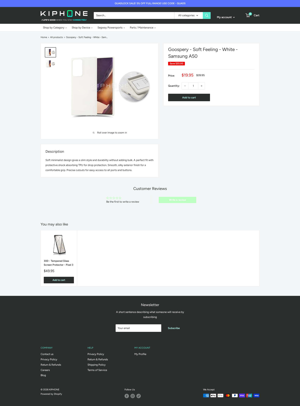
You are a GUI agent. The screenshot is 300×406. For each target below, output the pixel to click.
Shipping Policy (97, 364)
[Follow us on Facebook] (127, 396)
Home (44, 37)
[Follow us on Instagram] (132, 396)
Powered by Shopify (51, 394)
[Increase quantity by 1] (201, 86)
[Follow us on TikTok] (138, 396)
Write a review (177, 199)
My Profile (140, 354)
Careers (45, 370)
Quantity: (174, 85)
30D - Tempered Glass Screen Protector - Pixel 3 (58, 262)
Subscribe (174, 328)
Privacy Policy (49, 359)
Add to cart (189, 97)
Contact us (47, 354)
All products (56, 37)
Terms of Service (97, 370)
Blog (43, 375)
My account (224, 17)
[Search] (207, 15)
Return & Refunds (51, 364)
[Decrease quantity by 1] (185, 86)
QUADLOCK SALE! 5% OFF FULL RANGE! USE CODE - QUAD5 (150, 3)
